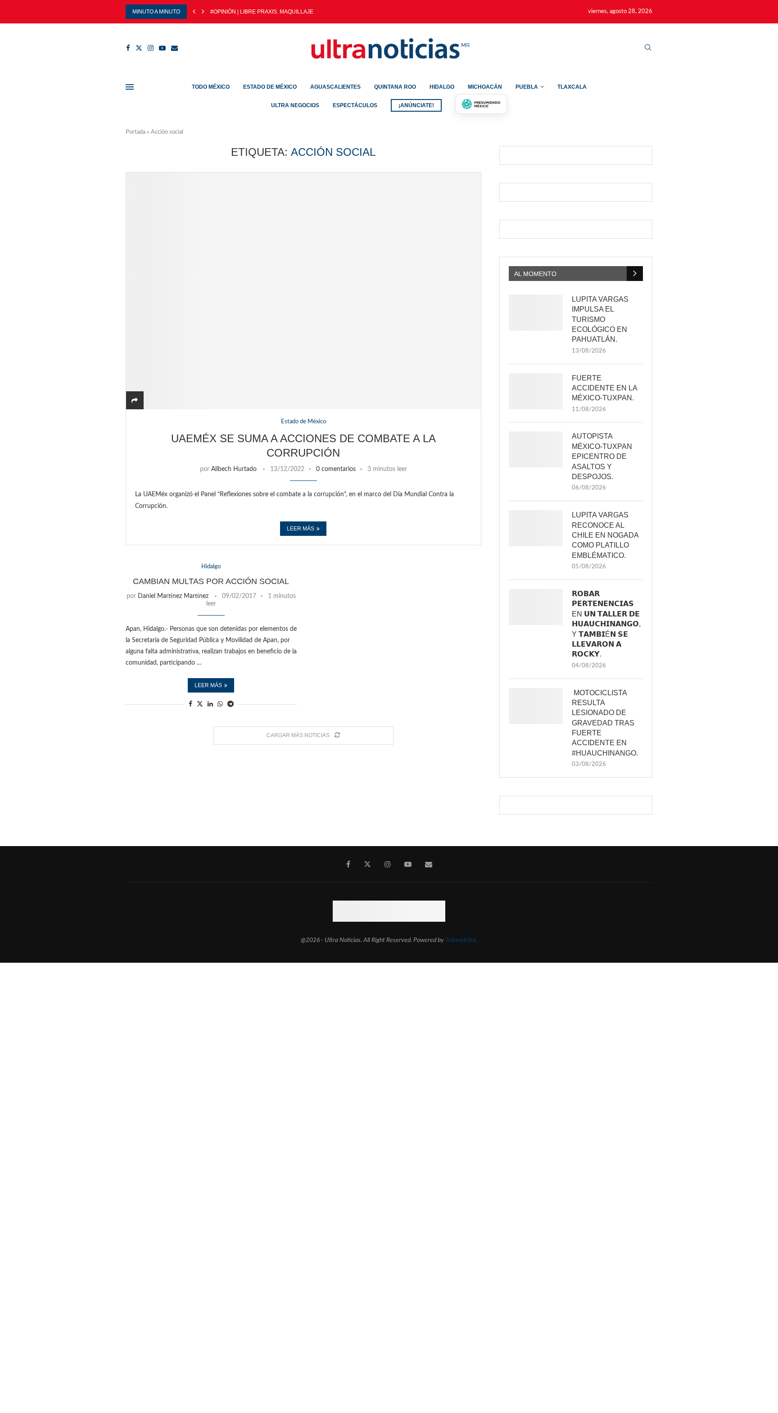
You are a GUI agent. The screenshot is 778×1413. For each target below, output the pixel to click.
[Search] (647, 48)
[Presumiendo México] (481, 104)
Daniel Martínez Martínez (173, 596)
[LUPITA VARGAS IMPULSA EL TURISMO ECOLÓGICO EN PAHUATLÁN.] (536, 312)
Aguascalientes (335, 87)
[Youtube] (162, 48)
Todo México (211, 87)
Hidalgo (442, 87)
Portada (135, 132)
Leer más (300, 528)
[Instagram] (150, 48)
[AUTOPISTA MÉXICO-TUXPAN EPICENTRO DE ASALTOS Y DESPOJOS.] (536, 449)
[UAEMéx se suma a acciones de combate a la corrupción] (303, 290)
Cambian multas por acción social (211, 581)
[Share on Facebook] (190, 704)
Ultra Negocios (295, 105)
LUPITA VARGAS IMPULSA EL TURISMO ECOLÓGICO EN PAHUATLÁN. (600, 319)
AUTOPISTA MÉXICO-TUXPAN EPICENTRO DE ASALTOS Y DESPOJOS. (602, 456)
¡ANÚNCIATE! (416, 105)
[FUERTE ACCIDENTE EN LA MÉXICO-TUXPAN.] (536, 391)
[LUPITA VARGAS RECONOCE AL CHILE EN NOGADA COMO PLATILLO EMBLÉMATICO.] (536, 528)
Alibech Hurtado (234, 469)
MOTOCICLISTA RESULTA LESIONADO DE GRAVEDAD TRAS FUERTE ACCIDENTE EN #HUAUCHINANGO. (605, 723)
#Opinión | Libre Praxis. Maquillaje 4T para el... (279, 12)
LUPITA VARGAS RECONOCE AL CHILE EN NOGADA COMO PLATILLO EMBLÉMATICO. (605, 535)
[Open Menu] (130, 87)
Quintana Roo (395, 87)
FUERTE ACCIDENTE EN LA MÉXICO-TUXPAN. (604, 388)
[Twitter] (139, 48)
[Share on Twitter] (200, 704)
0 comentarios (336, 469)
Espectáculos (355, 105)
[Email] (174, 48)
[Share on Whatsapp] (220, 704)
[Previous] (194, 12)
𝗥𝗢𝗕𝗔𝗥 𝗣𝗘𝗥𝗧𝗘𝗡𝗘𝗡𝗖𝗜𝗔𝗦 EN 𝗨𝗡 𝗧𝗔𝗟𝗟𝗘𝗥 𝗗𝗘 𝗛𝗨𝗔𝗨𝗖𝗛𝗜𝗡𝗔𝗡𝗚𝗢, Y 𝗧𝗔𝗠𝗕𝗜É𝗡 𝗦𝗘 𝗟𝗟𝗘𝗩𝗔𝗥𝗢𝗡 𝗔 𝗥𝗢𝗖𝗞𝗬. (606, 624)
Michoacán (485, 87)
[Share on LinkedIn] (210, 704)
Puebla (527, 87)
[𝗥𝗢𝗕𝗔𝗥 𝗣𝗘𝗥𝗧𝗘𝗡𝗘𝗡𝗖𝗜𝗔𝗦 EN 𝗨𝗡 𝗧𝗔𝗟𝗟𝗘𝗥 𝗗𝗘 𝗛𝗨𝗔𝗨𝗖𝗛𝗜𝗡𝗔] (536, 607)
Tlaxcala (572, 87)
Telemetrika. (461, 940)
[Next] (203, 12)
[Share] (134, 401)
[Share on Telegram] (230, 704)
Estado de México (270, 87)
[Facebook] (128, 48)
